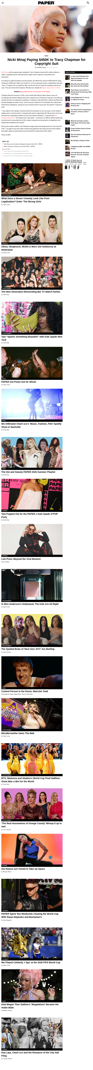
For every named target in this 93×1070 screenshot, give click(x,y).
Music (46, 56)
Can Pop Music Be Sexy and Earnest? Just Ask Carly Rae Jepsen (80, 154)
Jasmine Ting (41, 67)
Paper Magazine (7, 920)
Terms (84, 162)
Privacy (80, 162)
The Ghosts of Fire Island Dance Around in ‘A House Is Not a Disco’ (81, 112)
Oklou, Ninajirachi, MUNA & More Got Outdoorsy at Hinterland (28, 248)
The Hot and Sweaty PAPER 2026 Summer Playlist (28, 472)
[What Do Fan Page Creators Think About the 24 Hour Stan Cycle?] (67, 122)
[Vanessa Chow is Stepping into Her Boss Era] (67, 105)
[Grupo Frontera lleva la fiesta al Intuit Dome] (67, 129)
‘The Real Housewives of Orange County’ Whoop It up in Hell (31, 825)
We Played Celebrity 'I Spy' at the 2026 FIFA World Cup (30, 962)
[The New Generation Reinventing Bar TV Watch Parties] (32, 272)
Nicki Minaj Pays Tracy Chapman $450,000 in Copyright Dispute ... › (19, 153)
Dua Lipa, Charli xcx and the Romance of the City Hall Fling (30, 1054)
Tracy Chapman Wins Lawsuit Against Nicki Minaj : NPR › (16, 151)
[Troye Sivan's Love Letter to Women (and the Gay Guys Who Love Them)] (67, 91)
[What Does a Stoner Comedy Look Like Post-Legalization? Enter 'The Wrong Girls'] (32, 178)
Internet (5, 555)
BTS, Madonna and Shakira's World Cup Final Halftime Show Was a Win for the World (30, 780)
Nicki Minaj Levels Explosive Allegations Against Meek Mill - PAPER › (23, 144)
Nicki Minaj (5, 72)
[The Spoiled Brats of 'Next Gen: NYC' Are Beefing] (32, 629)
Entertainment (7, 195)
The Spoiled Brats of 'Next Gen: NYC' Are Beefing (27, 649)
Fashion (4, 510)
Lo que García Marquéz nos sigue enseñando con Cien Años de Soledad (80, 78)
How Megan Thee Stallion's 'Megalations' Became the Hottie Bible (30, 1006)
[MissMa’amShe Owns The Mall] (32, 713)
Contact (71, 162)
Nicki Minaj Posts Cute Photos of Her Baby (35, 91)
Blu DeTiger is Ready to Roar (80, 140)
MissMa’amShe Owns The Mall (17, 733)
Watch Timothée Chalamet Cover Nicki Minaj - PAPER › (19, 146)
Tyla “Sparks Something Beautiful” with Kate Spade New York (31, 338)
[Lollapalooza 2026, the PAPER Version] (67, 148)
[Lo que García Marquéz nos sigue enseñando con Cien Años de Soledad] (67, 77)
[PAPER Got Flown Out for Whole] (32, 362)
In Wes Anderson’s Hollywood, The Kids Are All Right (30, 604)
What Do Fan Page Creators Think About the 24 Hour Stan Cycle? (80, 123)
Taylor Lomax (6, 204)
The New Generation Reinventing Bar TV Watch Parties (30, 291)
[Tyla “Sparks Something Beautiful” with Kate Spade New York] (32, 317)
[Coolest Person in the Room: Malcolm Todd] (32, 671)
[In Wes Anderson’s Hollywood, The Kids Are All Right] (32, 584)
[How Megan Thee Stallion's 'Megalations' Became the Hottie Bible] (32, 984)
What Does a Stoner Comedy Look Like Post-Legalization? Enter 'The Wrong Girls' (25, 200)
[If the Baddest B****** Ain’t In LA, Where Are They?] (67, 99)
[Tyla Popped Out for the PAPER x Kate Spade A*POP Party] (32, 494)
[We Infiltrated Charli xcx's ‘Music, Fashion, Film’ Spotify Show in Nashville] (32, 404)
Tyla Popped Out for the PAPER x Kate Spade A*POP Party (29, 515)
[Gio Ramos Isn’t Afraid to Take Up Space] (32, 849)
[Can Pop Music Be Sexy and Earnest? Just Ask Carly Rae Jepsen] (67, 154)
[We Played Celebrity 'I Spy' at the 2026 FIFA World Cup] (32, 942)
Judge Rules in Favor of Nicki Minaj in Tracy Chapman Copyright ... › (19, 155)
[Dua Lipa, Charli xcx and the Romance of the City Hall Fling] (32, 1033)
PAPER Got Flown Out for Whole (18, 382)
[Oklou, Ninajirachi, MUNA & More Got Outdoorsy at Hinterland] (32, 227)
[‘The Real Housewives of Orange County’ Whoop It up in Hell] (32, 803)
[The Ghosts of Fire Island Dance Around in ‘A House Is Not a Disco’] (67, 111)
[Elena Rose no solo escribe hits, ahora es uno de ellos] (67, 85)
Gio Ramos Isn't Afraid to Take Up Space (23, 869)
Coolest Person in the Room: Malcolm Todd (24, 691)
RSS (76, 162)
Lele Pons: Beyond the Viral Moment (21, 559)
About (66, 162)
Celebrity (5, 910)
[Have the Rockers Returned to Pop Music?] (67, 136)
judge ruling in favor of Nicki (51, 88)
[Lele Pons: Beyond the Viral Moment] (32, 539)
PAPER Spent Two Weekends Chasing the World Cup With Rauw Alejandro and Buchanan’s (29, 915)
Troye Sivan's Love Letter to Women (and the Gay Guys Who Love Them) (81, 92)
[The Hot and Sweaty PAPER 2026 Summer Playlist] (32, 452)
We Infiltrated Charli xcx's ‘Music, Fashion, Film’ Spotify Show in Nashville (31, 425)
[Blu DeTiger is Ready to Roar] (67, 142)
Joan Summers (7, 652)
